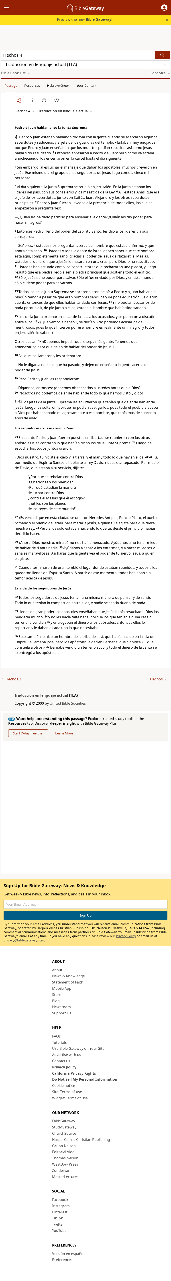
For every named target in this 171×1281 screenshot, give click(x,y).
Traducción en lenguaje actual (41, 695)
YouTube (59, 1230)
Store (56, 994)
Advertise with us (66, 1054)
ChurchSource (64, 1133)
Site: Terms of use (67, 1091)
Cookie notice (63, 1085)
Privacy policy (64, 1067)
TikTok (57, 1218)
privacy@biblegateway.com (24, 940)
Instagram (61, 1205)
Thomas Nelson (65, 1158)
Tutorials (59, 1042)
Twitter (58, 1224)
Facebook (60, 1199)
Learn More (64, 733)
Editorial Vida (63, 1151)
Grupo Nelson (64, 1145)
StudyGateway (64, 1127)
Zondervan (61, 1170)
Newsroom (61, 1006)
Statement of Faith (67, 982)
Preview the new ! (84, 19)
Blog (56, 1000)
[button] (164, 7)
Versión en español (68, 1253)
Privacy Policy (126, 936)
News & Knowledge (68, 975)
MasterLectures (65, 1176)
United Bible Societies (68, 703)
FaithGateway (63, 1120)
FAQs (56, 1036)
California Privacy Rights (74, 1073)
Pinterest (59, 1212)
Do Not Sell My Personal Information (84, 1079)
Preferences (62, 1259)
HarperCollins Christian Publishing (81, 1139)
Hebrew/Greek (58, 85)
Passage (11, 85)
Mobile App (61, 988)
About (57, 969)
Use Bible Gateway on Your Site (78, 1048)
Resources (32, 85)
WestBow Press (65, 1164)
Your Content (86, 85)
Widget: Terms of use (70, 1098)
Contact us (61, 1060)
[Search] (162, 55)
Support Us (61, 1013)
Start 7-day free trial (28, 733)
